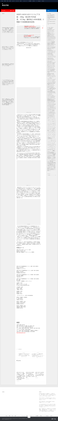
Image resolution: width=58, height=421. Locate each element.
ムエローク (52, 145)
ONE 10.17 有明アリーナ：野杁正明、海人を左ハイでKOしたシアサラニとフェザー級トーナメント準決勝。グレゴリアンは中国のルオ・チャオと (47, 399)
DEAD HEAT (50, 42)
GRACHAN (49, 53)
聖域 (48, 168)
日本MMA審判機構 (53, 158)
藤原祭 (52, 168)
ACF (53, 29)
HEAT (52, 54)
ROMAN (51, 101)
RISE (48, 100)
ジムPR (52, 129)
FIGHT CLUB (49, 47)
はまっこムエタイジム (51, 120)
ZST (48, 118)
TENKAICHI (51, 106)
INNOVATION (50, 59)
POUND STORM (49, 96)
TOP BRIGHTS (49, 108)
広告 (48, 155)
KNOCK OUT (50, 71)
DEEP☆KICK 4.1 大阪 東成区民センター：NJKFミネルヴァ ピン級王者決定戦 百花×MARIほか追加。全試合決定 (39, 374)
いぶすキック (51, 118)
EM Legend (53, 45)
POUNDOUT (49, 95)
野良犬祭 (51, 169)
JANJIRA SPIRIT (54, 62)
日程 (27, 415)
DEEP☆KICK (50, 44)
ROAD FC (48, 101)
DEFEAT (55, 44)
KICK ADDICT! (51, 66)
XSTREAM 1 (51, 116)
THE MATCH (52, 107)
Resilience (53, 99)
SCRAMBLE (53, 102)
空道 (54, 167)
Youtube (51, 415)
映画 (52, 160)
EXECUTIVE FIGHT (53, 46)
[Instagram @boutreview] (12, 10)
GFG (50, 49)
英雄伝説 (50, 168)
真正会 (52, 166)
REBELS (49, 99)
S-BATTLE (48, 102)
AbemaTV (49, 29)
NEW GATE (52, 86)
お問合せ (41, 415)
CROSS (52, 41)
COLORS (49, 40)
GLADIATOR (50, 50)
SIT (55, 103)
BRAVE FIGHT (53, 37)
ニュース (18, 10)
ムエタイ (49, 144)
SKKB (48, 104)
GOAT (52, 52)
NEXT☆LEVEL (50, 87)
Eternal (50, 46)
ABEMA (50, 28)
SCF (51, 102)
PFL (51, 94)
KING (50, 68)
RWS (54, 101)
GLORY (52, 51)
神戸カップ (52, 167)
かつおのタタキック (49, 119)
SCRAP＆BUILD (53, 103)
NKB (53, 88)
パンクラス (51, 138)
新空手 (49, 158)
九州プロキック (52, 149)
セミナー (51, 135)
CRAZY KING (48, 41)
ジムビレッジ (32, 415)
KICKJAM (48, 68)
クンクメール (51, 125)
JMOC (53, 64)
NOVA (54, 89)
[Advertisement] (40, 6)
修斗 (54, 150)
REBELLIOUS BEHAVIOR (52, 98)
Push (12, 415)
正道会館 (54, 164)
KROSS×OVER (50, 73)
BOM (48, 36)
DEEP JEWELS (51, 43)
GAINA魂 (48, 49)
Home (6, 415)
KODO (51, 71)
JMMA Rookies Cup (49, 64)
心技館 (49, 155)
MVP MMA (51, 85)
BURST (51, 39)
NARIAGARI (48, 86)
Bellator (48, 32)
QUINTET (53, 97)
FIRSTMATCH (52, 48)
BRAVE (48, 37)
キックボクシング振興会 (51, 123)
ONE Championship (51, 91)
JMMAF (53, 63)
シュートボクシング (51, 129)
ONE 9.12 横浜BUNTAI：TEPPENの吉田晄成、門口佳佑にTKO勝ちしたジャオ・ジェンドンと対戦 (8, 64)
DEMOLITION (49, 45)
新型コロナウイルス (51, 155)
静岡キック (49, 170)
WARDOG (51, 112)
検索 (9, 415)
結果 (15, 415)
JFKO (48, 63)
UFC (53, 110)
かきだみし (54, 118)
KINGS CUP (48, 70)
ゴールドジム (52, 127)
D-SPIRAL (54, 41)
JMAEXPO (50, 63)
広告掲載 (37, 415)
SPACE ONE (51, 104)
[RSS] (13, 10)
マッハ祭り (54, 142)
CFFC (53, 39)
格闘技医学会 (50, 163)
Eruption (48, 46)
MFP (51, 82)
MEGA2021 (49, 82)
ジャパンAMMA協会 (51, 130)
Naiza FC (53, 85)
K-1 (48, 65)
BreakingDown (49, 38)
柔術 (51, 161)
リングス (49, 148)
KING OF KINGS (52, 68)
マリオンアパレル (49, 143)
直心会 (50, 166)
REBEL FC (48, 98)
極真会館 (51, 164)
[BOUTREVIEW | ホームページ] (5, 5)
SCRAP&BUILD (49, 103)
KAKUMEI (53, 65)
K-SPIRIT (50, 65)
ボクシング (51, 142)
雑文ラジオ (54, 169)
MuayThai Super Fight (51, 84)
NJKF (50, 88)
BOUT (53, 36)
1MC (48, 28)
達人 (49, 169)
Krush (49, 74)
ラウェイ (51, 146)
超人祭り (54, 168)
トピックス (23, 415)
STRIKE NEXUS (51, 105)
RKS (54, 100)
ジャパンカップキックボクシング (51, 131)
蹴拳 (48, 169)
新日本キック (50, 157)
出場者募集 (51, 152)
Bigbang (49, 33)
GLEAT (50, 51)
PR (52, 96)
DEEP (53, 42)
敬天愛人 (52, 155)
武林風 (48, 165)
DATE (48, 42)
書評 (53, 160)
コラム (51, 126)
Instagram (47, 415)
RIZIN (51, 100)
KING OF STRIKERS (51, 69)
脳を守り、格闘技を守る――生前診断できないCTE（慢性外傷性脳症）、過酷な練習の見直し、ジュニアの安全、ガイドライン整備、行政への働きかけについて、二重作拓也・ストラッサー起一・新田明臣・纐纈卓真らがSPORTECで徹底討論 (8, 102)
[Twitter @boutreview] (10, 10)
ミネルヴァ (53, 143)
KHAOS (48, 66)
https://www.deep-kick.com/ (21, 332)
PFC (50, 94)
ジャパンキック (51, 132)
